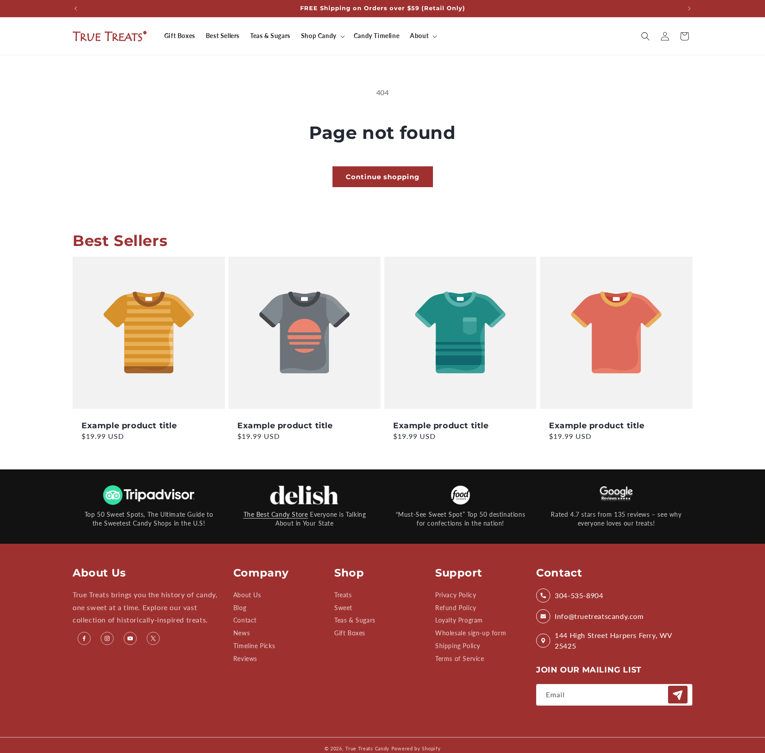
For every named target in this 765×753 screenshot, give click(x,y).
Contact (245, 620)
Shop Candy (318, 35)
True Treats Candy (367, 748)
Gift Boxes (349, 633)
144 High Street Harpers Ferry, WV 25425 (613, 640)
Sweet (343, 607)
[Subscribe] (678, 695)
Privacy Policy (455, 595)
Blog (239, 607)
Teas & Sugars (354, 620)
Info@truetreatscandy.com (599, 616)
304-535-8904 (579, 595)
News (241, 633)
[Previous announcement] (75, 8)
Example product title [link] (129, 425)
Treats (343, 595)
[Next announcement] (689, 8)
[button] (322, 36)
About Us (247, 595)
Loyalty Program (459, 620)
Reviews (245, 658)
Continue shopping (383, 177)
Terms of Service (459, 658)
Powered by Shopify (416, 748)
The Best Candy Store (275, 514)
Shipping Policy (457, 645)
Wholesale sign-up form (470, 633)
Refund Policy (455, 607)
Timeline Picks (254, 645)
